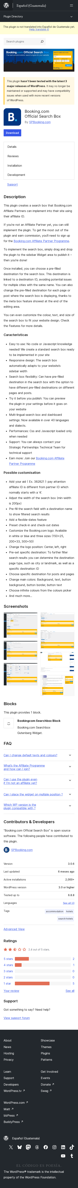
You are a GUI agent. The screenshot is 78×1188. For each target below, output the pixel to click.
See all (70, 991)
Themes (46, 1047)
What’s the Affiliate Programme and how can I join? (24, 767)
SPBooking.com (40, 122)
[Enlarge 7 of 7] (69, 680)
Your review (11, 991)
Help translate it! (39, 29)
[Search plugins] (42, 41)
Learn (7, 1071)
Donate (47, 1084)
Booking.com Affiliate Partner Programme (41, 241)
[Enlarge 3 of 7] (32, 668)
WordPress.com (16, 1102)
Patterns (46, 1059)
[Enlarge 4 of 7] (69, 617)
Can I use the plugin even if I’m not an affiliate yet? (20, 781)
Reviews (13, 156)
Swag (46, 1091)
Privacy (9, 1059)
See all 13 (68, 903)
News (7, 1047)
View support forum (17, 1018)
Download (12, 132)
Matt (9, 1109)
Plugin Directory (13, 16)
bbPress (11, 1115)
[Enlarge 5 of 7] (69, 635)
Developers (11, 1084)
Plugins (45, 1053)
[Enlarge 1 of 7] (32, 617)
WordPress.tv (14, 1091)
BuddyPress (13, 1122)
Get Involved (49, 1071)
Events (45, 1078)
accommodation (54, 911)
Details (12, 146)
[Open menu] (72, 5)
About (8, 1040)
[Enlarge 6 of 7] (69, 657)
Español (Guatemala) (26, 1138)
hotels (69, 911)
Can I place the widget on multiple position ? (33, 794)
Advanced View (14, 929)
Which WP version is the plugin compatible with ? (20, 806)
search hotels (65, 918)
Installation (14, 165)
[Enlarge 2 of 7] (32, 645)
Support (12, 184)
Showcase (48, 1040)
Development (16, 175)
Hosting (9, 1053)
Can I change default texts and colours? (30, 755)
